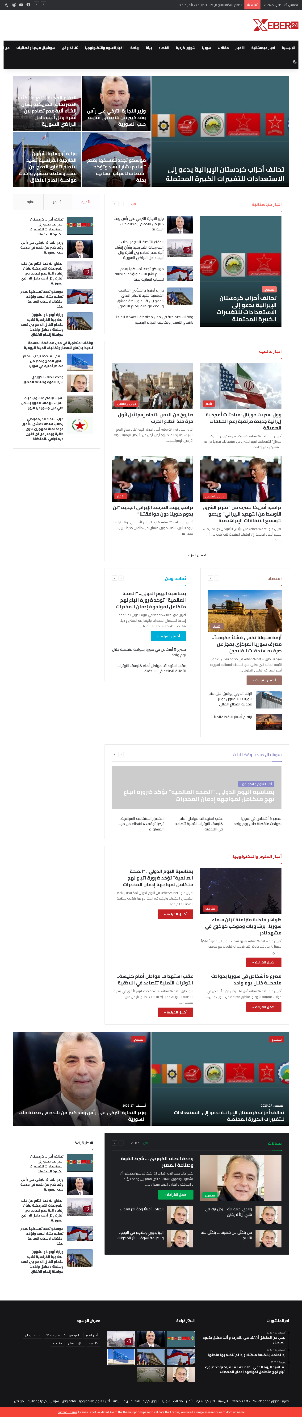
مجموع (277, 1039)
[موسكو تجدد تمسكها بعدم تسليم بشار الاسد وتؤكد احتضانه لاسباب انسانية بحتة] (180, 273)
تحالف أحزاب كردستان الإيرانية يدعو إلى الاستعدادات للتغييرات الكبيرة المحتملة (225, 174)
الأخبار (240, 48)
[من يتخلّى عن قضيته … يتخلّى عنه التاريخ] (268, 1238)
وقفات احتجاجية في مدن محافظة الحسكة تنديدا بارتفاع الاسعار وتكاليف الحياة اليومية (154, 319)
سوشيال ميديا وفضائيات (35, 48)
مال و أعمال (75, 1343)
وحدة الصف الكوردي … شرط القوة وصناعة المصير (43, 379)
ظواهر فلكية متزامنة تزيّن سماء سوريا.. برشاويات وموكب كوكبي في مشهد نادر (243, 926)
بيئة (149, 48)
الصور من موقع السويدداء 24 (63, 1335)
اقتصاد (164, 48)
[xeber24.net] (275, 25)
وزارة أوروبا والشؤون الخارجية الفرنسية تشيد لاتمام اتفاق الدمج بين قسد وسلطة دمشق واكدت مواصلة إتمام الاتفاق (48, 166)
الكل (134, 203)
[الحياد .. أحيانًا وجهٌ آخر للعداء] (180, 1215)
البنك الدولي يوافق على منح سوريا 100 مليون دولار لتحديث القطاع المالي (230, 699)
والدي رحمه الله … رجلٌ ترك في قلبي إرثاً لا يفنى (228, 1211)
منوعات (57, 1343)
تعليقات (28, 201)
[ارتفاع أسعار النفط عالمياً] (269, 722)
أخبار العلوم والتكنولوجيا (104, 48)
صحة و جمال (32, 1335)
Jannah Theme (67, 1412)
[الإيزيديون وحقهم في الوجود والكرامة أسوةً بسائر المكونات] (180, 1238)
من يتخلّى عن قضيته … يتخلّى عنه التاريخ (226, 1235)
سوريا (206, 48)
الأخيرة (86, 201)
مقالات (223, 48)
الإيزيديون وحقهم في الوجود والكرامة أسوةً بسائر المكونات (140, 1235)
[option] (151, 131)
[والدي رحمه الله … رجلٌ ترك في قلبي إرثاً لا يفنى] (268, 1215)
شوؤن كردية (185, 48)
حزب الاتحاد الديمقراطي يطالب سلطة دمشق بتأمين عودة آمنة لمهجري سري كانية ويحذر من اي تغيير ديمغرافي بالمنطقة (42, 429)
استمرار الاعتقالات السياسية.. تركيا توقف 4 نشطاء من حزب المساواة (141, 824)
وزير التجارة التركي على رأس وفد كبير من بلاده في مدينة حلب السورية (116, 117)
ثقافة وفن (70, 48)
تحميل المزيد (197, 555)
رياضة (134, 48)
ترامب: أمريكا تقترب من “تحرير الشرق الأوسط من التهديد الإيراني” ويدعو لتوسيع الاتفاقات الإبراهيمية (242, 514)
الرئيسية (288, 48)
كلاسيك (93, 1343)
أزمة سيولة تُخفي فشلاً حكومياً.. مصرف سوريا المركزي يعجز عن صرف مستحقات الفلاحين (247, 644)
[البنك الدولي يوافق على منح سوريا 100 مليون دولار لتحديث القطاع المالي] (269, 699)
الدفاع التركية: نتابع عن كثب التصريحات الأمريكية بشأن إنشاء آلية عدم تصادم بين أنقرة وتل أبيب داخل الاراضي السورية (169, 5)
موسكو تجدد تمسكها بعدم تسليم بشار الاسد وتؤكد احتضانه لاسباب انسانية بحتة (116, 170)
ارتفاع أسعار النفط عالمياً (233, 716)
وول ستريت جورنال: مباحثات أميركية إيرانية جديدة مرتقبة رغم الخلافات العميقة (243, 421)
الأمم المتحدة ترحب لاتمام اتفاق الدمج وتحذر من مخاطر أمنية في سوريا (43, 361)
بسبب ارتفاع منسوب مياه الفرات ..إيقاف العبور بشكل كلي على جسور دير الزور (42, 403)
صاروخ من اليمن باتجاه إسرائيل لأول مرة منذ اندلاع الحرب (155, 417)
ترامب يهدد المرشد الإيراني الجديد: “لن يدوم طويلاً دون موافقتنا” (153, 510)
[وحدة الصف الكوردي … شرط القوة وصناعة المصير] (80, 383)
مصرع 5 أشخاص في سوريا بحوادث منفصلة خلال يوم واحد (149, 652)
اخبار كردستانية (263, 48)
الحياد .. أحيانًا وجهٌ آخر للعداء (142, 1209)
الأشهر (58, 201)
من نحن (19, 1401)
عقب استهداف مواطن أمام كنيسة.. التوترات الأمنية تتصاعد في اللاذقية (151, 668)
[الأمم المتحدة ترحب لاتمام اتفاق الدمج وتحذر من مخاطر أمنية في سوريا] (80, 362)
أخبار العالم (92, 1335)
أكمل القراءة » (264, 680)
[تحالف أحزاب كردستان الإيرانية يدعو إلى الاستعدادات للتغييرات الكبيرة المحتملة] (220, 131)
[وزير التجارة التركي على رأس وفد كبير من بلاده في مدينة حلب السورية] (116, 103)
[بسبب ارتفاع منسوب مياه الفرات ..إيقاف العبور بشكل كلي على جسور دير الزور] (80, 404)
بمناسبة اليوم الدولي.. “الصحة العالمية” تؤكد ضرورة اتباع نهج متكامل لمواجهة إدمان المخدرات (151, 600)
